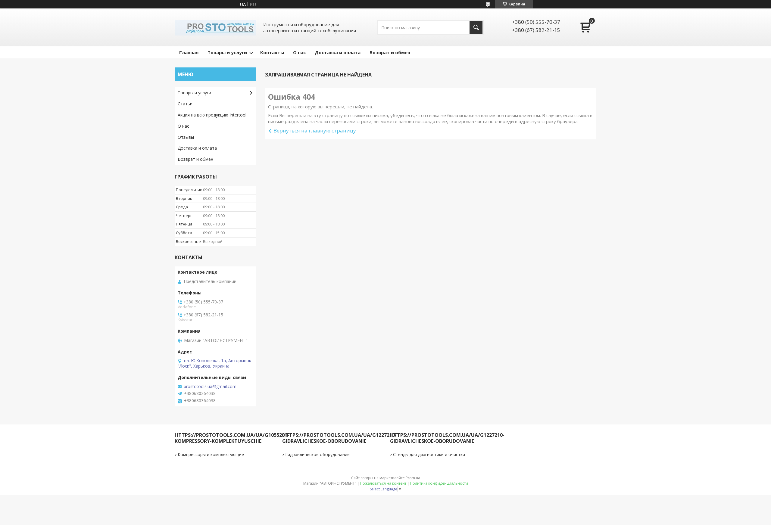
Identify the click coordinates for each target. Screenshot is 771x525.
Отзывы (186, 137)
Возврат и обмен (390, 52)
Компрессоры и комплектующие (211, 454)
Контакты (272, 52)
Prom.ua (413, 477)
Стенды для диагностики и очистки (429, 454)
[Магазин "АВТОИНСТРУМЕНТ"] (215, 27)
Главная (188, 52)
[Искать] (476, 27)
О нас (299, 52)
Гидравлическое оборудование (317, 454)
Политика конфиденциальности (439, 483)
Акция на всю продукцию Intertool (212, 115)
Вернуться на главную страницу (314, 130)
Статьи (185, 104)
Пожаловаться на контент (383, 483)
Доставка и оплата (338, 52)
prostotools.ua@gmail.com (210, 386)
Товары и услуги (227, 52)
